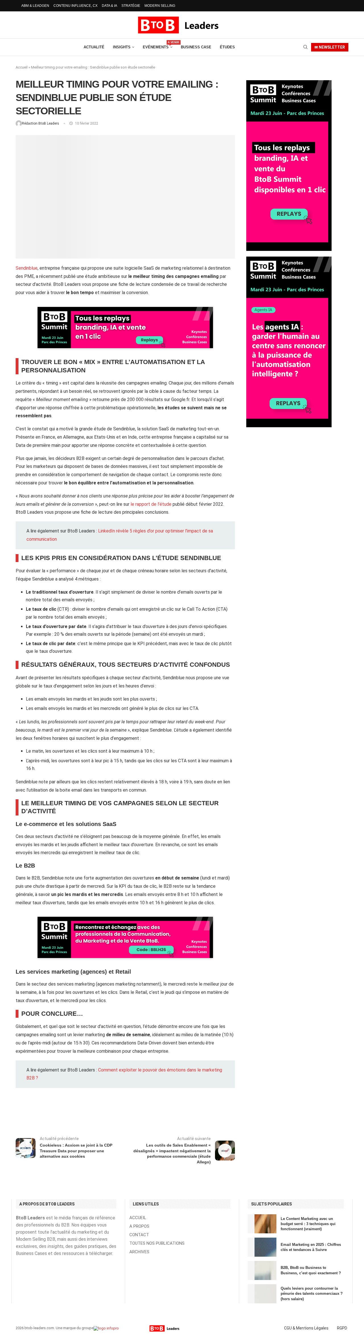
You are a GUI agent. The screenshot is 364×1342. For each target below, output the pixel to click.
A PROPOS (139, 1226)
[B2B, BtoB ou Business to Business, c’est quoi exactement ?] (262, 1270)
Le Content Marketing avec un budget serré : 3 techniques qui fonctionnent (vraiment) (308, 1224)
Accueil (22, 67)
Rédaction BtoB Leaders (41, 123)
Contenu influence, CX (75, 6)
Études (227, 47)
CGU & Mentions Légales (306, 1328)
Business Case (196, 47)
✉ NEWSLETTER (330, 47)
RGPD (342, 1328)
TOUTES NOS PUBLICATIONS (157, 1243)
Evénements (157, 45)
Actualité (94, 47)
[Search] (305, 47)
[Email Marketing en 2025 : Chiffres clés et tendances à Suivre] (262, 1247)
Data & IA (109, 6)
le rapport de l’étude (151, 504)
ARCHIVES (139, 1252)
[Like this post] (65, 1114)
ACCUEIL (137, 1218)
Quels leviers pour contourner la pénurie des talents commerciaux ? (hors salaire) (312, 1293)
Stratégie (130, 6)
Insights (122, 47)
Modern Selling (159, 6)
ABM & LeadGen (35, 6)
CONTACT (139, 1235)
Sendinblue (27, 268)
